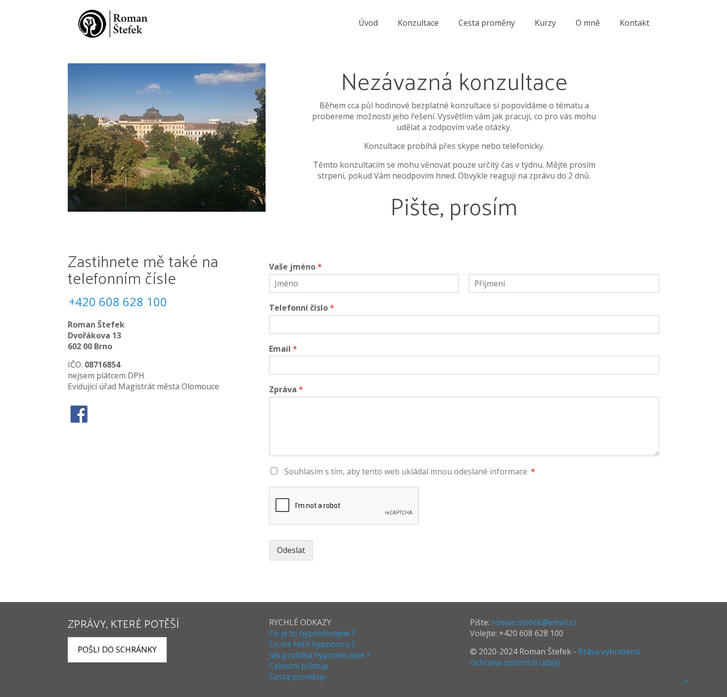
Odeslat (291, 550)
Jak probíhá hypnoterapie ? (319, 655)
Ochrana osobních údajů (515, 662)
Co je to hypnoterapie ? (312, 633)
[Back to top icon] (686, 681)
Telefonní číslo (301, 308)
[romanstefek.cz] (114, 23)
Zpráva (286, 389)
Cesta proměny (297, 676)
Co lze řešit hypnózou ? (312, 644)
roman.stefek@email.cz (534, 622)
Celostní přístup (298, 665)
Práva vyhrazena (609, 651)
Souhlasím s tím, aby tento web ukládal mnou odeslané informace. (409, 471)
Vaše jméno (295, 267)
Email (283, 349)
